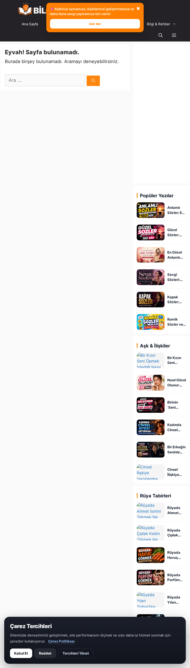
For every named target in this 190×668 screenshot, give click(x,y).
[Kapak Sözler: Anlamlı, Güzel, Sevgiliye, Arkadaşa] (151, 299)
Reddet (45, 653)
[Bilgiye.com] (41, 9)
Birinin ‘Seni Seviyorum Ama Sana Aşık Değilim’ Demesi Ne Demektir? (176, 405)
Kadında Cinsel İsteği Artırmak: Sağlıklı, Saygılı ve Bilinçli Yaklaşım (175, 428)
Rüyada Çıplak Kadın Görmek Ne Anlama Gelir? (176, 533)
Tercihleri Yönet (76, 653)
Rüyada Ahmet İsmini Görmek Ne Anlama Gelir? (176, 510)
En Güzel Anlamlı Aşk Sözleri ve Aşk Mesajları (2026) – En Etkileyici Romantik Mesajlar (176, 255)
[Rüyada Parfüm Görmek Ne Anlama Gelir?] (151, 577)
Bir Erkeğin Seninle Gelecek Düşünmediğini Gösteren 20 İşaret (176, 450)
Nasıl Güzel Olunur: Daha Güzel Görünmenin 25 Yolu (176, 383)
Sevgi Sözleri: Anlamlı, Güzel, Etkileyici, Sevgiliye (175, 277)
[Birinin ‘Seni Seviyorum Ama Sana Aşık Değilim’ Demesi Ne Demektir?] (151, 405)
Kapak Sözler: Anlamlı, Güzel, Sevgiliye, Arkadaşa (175, 300)
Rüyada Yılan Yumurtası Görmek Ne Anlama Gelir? (176, 600)
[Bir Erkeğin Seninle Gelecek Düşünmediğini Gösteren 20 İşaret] (151, 449)
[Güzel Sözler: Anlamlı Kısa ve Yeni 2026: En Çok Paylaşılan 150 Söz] (151, 232)
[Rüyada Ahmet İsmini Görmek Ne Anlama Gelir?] (151, 510)
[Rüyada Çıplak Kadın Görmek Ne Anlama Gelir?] (151, 533)
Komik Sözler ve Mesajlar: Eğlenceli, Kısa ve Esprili (175, 322)
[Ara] (93, 81)
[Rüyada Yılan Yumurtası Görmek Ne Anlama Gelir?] (151, 600)
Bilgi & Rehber (158, 24)
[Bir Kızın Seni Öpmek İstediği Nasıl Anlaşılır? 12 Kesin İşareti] (151, 360)
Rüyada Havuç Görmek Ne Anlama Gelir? (176, 555)
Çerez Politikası (61, 641)
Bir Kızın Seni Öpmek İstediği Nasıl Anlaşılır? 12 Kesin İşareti (175, 361)
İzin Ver (95, 24)
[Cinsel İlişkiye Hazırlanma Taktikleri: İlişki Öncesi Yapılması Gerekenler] (151, 472)
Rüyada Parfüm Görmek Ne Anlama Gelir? (176, 578)
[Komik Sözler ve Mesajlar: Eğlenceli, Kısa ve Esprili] (151, 322)
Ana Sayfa (30, 24)
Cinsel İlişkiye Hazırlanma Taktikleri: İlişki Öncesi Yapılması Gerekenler (176, 472)
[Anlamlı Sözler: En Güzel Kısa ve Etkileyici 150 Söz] (151, 210)
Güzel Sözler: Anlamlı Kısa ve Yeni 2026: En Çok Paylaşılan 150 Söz (176, 233)
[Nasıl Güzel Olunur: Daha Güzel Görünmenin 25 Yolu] (151, 382)
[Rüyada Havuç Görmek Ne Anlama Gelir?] (151, 555)
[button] (174, 35)
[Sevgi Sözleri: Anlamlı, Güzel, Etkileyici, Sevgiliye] (151, 277)
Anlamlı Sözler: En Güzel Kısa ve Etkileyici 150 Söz (176, 210)
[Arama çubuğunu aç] (160, 35)
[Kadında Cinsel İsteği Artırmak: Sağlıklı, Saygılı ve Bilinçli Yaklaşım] (151, 427)
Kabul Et (21, 653)
